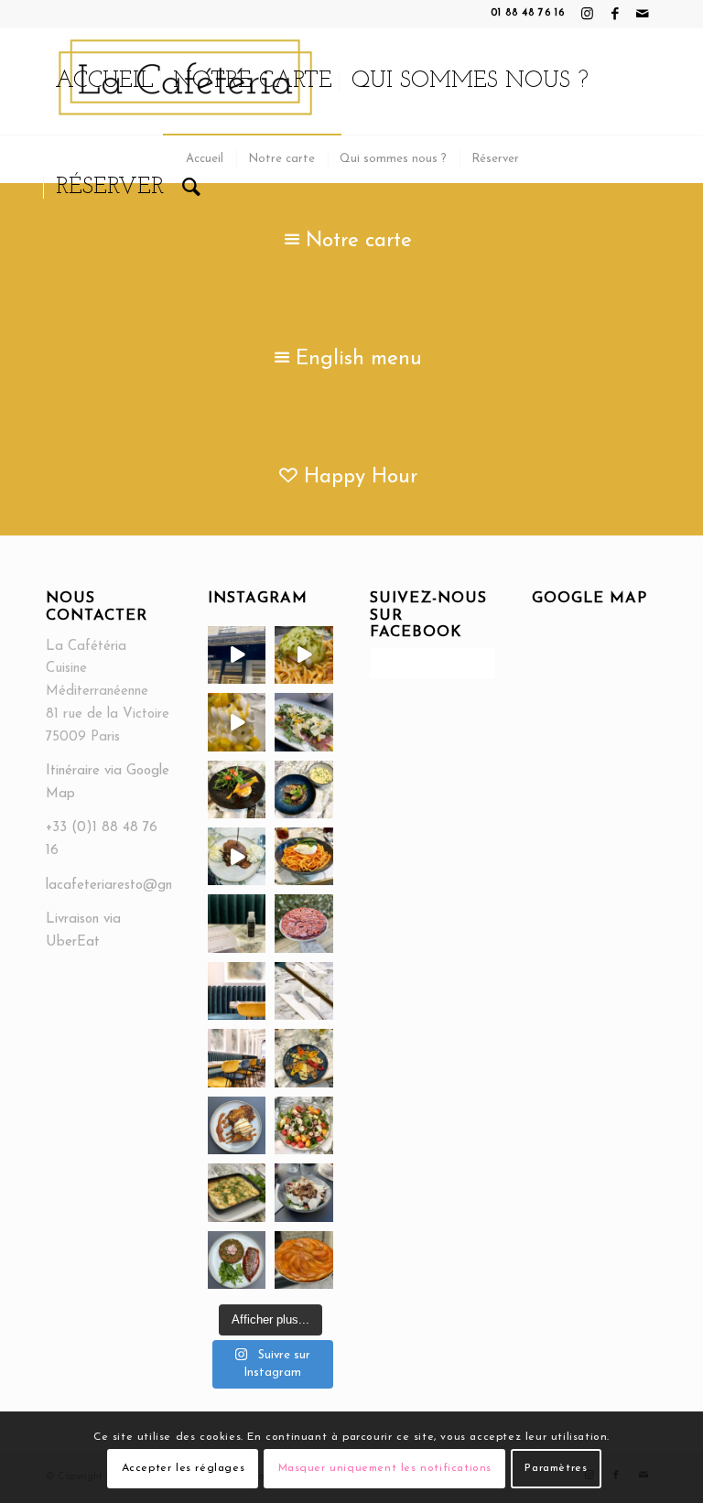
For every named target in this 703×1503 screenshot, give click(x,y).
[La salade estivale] (303, 1125)
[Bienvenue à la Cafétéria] (236, 1058)
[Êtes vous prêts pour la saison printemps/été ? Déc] (236, 789)
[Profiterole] (236, 856)
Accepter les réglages (183, 1468)
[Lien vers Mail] (643, 13)
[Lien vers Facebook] (615, 13)
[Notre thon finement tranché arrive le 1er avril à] (303, 722)
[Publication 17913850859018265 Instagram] (303, 991)
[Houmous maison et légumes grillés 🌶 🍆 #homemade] (303, 1058)
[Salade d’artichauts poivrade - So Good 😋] (303, 1192)
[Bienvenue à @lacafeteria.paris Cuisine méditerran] (236, 655)
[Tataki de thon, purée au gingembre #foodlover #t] (303, 789)
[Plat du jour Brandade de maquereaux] (236, 1192)
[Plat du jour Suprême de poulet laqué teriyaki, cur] (236, 1260)
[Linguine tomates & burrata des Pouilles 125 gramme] (303, 655)
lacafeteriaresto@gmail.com (131, 885)
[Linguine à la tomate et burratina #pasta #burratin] (303, 856)
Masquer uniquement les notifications (385, 1468)
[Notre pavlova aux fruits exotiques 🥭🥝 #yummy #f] (236, 722)
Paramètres (556, 1468)
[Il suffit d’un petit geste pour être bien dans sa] (236, 923)
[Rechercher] (191, 188)
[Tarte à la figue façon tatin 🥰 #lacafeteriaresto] (303, 923)
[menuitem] (104, 81)
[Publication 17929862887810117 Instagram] (236, 991)
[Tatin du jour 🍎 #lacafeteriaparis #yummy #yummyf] (303, 1260)
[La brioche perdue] (236, 1125)
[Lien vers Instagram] (588, 13)
